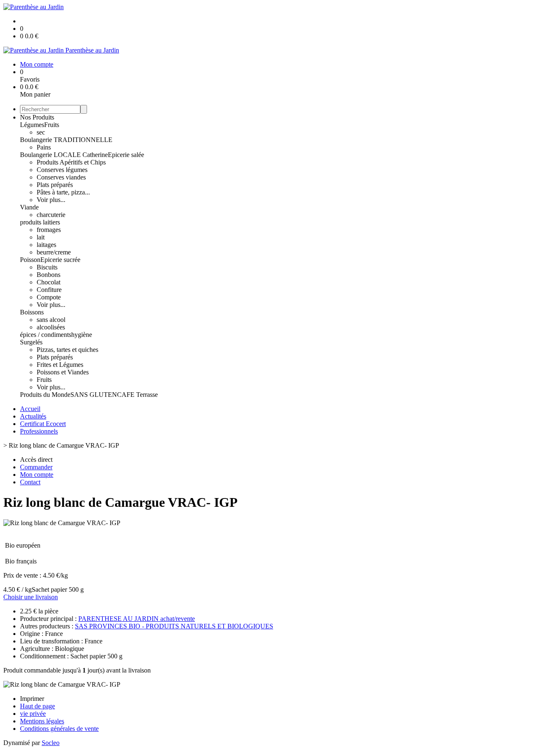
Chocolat (48, 282)
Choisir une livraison (30, 596)
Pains (44, 147)
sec (41, 132)
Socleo (51, 742)
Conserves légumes (62, 169)
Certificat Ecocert (43, 423)
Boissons (32, 312)
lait (41, 237)
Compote (49, 297)
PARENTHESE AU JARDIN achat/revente (136, 618)
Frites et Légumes (60, 364)
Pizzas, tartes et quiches (67, 349)
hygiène (81, 334)
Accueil (30, 408)
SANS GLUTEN (93, 394)
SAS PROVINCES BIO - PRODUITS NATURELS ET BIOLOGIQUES (174, 626)
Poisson (30, 259)
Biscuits (47, 267)
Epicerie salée (126, 154)
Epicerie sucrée (60, 259)
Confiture (49, 289)
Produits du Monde (45, 394)
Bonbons (48, 274)
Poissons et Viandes (63, 372)
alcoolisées (51, 327)
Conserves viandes (61, 177)
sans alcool (51, 319)
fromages (49, 229)
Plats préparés (55, 184)
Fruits (51, 124)
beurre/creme (54, 252)
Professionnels (39, 431)
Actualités (33, 416)
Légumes (32, 124)
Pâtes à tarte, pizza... (63, 192)
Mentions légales (42, 721)
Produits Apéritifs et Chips (71, 162)
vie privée (33, 713)
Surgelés (31, 342)
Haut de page (37, 706)
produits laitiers (40, 222)
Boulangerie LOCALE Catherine (64, 154)
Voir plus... (51, 199)
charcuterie (51, 214)
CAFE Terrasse (137, 394)
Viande (29, 207)
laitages (46, 244)
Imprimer (32, 698)
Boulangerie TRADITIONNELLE (66, 139)
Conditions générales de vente (59, 728)
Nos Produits (37, 117)
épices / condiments (45, 334)
